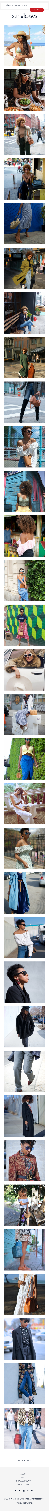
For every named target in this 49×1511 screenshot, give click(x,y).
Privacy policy (23, 1481)
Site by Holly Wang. (24, 1503)
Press (23, 1477)
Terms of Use (23, 1484)
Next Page (24, 1460)
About (24, 1474)
